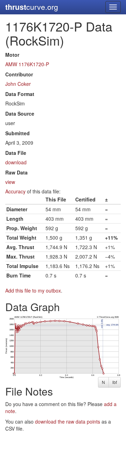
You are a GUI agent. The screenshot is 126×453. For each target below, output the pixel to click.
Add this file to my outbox (33, 290)
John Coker (18, 83)
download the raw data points (67, 421)
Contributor (19, 74)
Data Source (19, 113)
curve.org (31, 6)
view (10, 181)
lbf (114, 382)
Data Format (19, 93)
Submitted (17, 133)
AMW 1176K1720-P (27, 64)
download (16, 162)
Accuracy (15, 191)
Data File (15, 152)
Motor (12, 54)
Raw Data (16, 172)
